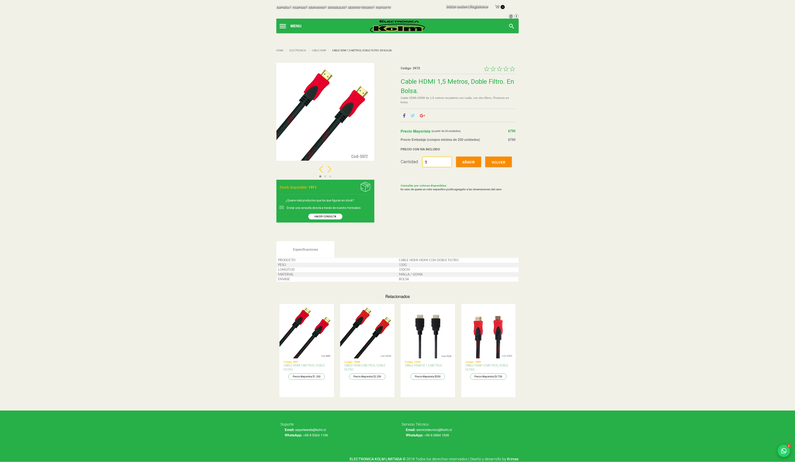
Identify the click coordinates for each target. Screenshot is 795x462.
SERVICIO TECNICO (360, 7)
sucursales (336, 7)
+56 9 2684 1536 (436, 435)
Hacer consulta (325, 216)
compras (298, 7)
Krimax (513, 459)
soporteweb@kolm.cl (310, 429)
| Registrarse (478, 6)
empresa (282, 7)
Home (279, 50)
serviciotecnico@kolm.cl (434, 429)
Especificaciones (305, 249)
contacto (382, 7)
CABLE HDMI (319, 50)
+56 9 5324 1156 (315, 435)
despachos (316, 7)
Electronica (297, 50)
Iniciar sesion (456, 6)
